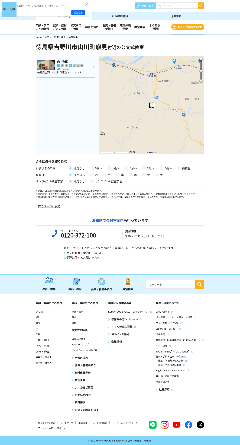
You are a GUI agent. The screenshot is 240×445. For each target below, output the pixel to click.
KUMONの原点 (120, 16)
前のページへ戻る (49, 206)
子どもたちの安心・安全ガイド (53, 428)
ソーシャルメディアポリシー (126, 422)
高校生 (186, 168)
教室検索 (128, 289)
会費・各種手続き (109, 27)
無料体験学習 (125, 27)
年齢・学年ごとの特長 (42, 27)
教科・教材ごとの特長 (60, 27)
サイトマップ (66, 422)
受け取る (78, 12)
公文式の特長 (75, 27)
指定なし (79, 168)
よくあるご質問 (154, 27)
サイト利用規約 (99, 422)
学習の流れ (92, 27)
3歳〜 (150, 168)
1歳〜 (116, 168)
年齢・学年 (49, 289)
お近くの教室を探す (189, 27)
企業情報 (176, 16)
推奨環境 (83, 422)
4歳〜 (168, 168)
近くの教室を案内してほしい (84, 253)
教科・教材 (75, 289)
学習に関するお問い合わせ (83, 257)
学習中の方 (148, 5)
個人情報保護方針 (46, 422)
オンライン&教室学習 (108, 181)
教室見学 (139, 27)
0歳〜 (98, 168)
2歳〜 (133, 168)
